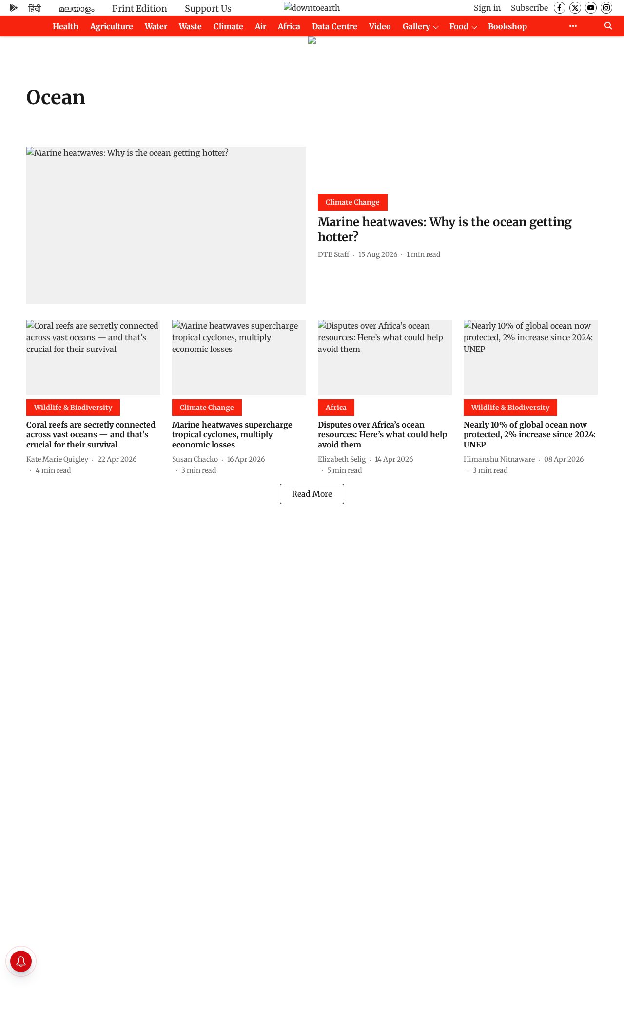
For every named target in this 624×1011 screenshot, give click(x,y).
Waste (190, 26)
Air (260, 26)
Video (380, 26)
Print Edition (139, 8)
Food (458, 26)
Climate (228, 26)
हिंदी (34, 8)
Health (65, 26)
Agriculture (111, 26)
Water (156, 26)
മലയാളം (76, 8)
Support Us (208, 8)
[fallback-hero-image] (166, 225)
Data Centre (334, 26)
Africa (289, 26)
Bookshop (507, 26)
